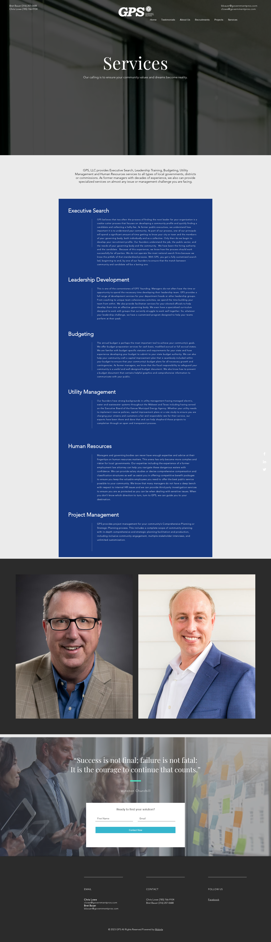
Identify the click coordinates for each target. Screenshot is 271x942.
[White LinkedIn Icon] (264, 461)
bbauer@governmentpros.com (239, 5)
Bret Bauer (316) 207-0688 (23, 5)
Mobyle (159, 929)
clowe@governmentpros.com (238, 9)
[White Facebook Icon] (264, 454)
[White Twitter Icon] (264, 469)
